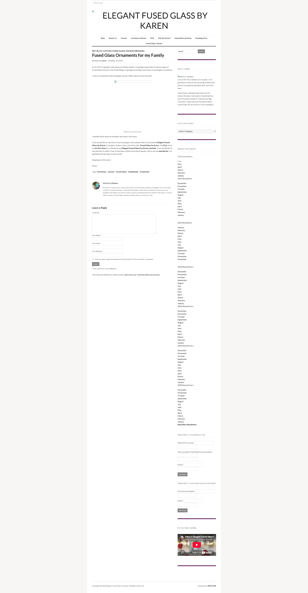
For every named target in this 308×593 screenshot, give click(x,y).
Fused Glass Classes (154, 43)
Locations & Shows (138, 38)
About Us (113, 38)
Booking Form (201, 38)
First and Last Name (186, 491)
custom (111, 171)
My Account (98, 3)
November (182, 186)
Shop (103, 38)
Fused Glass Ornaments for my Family (128, 55)
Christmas (101, 171)
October (181, 189)
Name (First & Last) (186, 443)
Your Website (97, 251)
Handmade (133, 171)
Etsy (165, 145)
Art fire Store (101, 148)
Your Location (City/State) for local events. (195, 452)
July (179, 198)
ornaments (145, 171)
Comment (95, 213)
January (181, 175)
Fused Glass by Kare (149, 145)
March (180, 170)
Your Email (96, 243)
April (180, 167)
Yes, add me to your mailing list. (105, 269)
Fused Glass (118, 51)
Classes (124, 38)
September (182, 192)
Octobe (181, 317)
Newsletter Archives (183, 38)
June (179, 200)
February (181, 173)
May (179, 164)
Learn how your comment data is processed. (142, 274)
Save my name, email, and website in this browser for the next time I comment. (124, 259)
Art (94, 51)
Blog (99, 51)
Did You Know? (164, 38)
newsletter (163, 151)
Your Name (96, 235)
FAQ (152, 38)
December (182, 183)
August (180, 195)
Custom (107, 51)
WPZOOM (212, 586)
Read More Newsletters (187, 424)
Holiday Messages (135, 51)
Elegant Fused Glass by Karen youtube (139, 148)
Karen (103, 60)
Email (180, 464)
